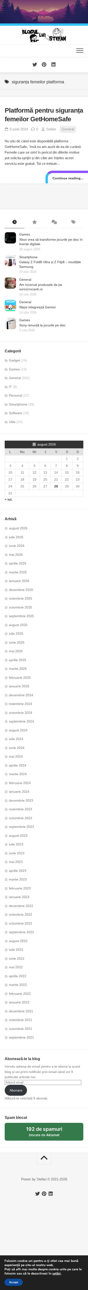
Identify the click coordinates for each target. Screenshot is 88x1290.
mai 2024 (16, 756)
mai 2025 (16, 651)
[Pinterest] (44, 64)
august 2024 (18, 730)
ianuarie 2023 (19, 897)
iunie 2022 (16, 958)
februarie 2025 (20, 677)
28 (56, 486)
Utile (12, 422)
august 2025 (18, 625)
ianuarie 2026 (19, 581)
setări (56, 1274)
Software (15, 413)
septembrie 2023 (21, 827)
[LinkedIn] (53, 64)
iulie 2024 (16, 739)
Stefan (51, 129)
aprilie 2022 (17, 976)
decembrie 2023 (21, 800)
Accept (13, 1282)
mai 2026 (16, 555)
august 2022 (18, 941)
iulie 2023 (16, 844)
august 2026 (18, 528)
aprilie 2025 (17, 660)
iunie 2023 (16, 853)
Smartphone (28, 257)
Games (24, 234)
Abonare (16, 1090)
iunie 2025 (16, 642)
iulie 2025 (16, 633)
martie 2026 (18, 572)
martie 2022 (18, 985)
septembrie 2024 (21, 721)
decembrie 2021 (21, 1011)
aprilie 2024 (17, 765)
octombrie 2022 (20, 923)
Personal (15, 395)
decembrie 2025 (21, 590)
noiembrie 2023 (20, 809)
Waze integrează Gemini (37, 307)
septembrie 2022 (21, 932)
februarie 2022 (20, 993)
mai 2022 (16, 967)
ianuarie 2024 (19, 791)
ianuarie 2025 (19, 686)
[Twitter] (34, 64)
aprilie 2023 (17, 871)
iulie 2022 (16, 949)
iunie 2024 (16, 748)
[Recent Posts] (14, 222)
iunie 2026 (16, 546)
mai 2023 (16, 862)
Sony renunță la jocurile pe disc (42, 325)
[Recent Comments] (54, 222)
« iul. (8, 499)
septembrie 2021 (21, 1037)
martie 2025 (18, 669)
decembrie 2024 (21, 695)
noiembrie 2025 (20, 598)
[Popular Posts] (34, 222)
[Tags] (73, 222)
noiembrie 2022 (20, 914)
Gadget (14, 360)
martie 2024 (18, 774)
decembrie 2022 (21, 906)
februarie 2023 (20, 888)
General (68, 129)
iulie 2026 (16, 537)
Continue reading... (68, 178)
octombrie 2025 (20, 607)
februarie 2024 (20, 783)
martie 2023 (18, 879)
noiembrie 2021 (20, 1020)
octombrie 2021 (20, 1029)
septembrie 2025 (21, 616)
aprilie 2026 (17, 563)
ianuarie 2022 (19, 1002)
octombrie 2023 (20, 818)
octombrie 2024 (20, 713)
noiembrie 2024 (20, 704)
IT (10, 387)
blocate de (49, 1133)
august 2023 (18, 835)
